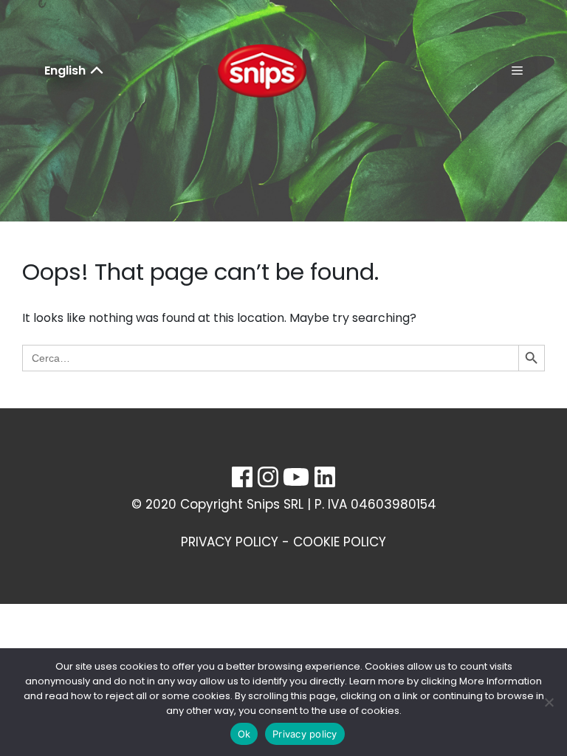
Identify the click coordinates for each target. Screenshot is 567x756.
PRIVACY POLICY (229, 542)
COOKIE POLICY (339, 542)
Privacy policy (304, 734)
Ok (244, 734)
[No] (548, 702)
